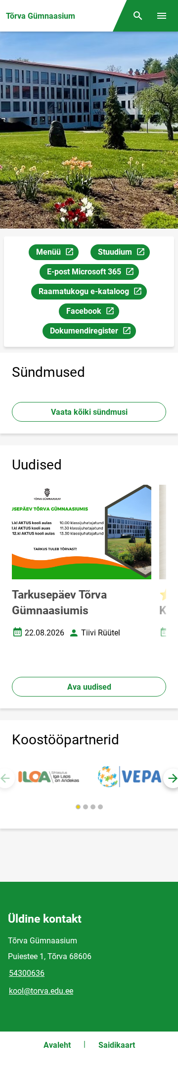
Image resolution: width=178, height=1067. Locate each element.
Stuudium (123, 253)
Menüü (57, 253)
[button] (78, 806)
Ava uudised (89, 687)
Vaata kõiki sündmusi (89, 412)
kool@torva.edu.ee (41, 991)
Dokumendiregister (92, 332)
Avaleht (57, 1045)
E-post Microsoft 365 (92, 273)
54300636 (26, 973)
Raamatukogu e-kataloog (86, 293)
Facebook (92, 312)
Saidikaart (116, 1045)
